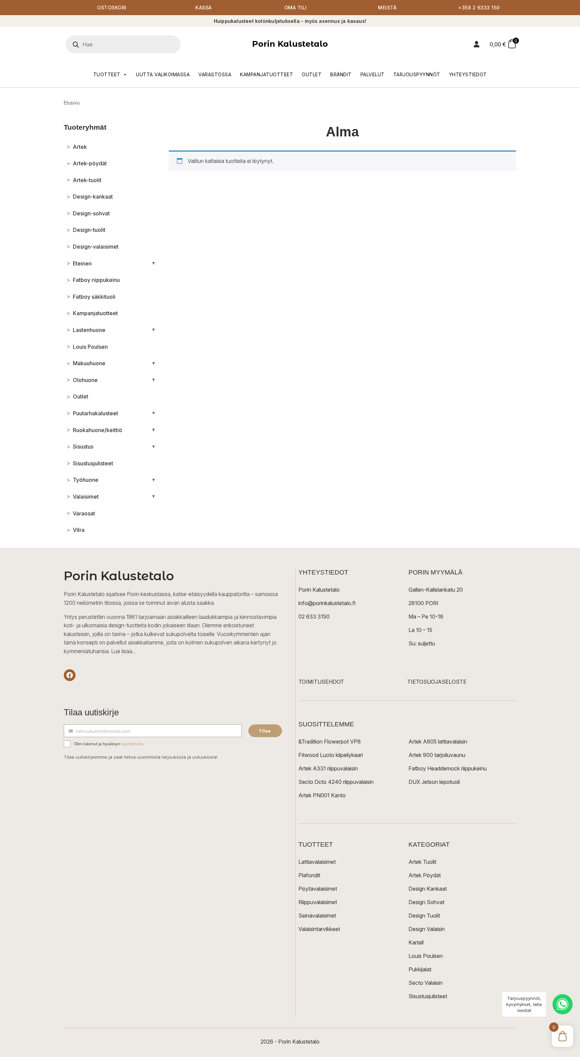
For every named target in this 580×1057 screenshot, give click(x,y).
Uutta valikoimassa (163, 74)
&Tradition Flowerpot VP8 (329, 741)
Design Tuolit (424, 915)
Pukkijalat (419, 969)
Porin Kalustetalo (290, 44)
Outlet (312, 74)
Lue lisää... (123, 651)
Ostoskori (112, 7)
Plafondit (309, 875)
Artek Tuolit (422, 861)
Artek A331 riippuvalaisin (328, 768)
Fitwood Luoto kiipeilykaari (330, 755)
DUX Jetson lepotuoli (434, 781)
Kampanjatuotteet (266, 74)
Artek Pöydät (424, 875)
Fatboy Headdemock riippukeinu (447, 768)
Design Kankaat (427, 888)
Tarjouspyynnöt (416, 74)
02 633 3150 (314, 616)
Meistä (387, 7)
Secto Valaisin (425, 982)
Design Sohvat (426, 902)
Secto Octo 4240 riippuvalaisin (336, 781)
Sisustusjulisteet (427, 996)
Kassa (203, 7)
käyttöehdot (132, 744)
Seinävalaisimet (317, 915)
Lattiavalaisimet (317, 861)
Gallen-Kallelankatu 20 (435, 589)
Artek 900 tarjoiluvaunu (436, 755)
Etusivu (72, 102)
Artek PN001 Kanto (322, 795)
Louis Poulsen (425, 956)
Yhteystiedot (468, 74)
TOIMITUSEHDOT (321, 681)
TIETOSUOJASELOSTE (437, 681)
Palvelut (372, 74)
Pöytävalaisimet (317, 888)
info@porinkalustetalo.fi (326, 603)
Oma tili (295, 7)
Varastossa (214, 74)
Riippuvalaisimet (317, 902)
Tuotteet (106, 74)
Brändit (341, 74)
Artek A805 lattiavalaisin (437, 741)
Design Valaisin (426, 929)
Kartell (416, 942)
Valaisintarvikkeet (319, 929)
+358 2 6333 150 (479, 7)
